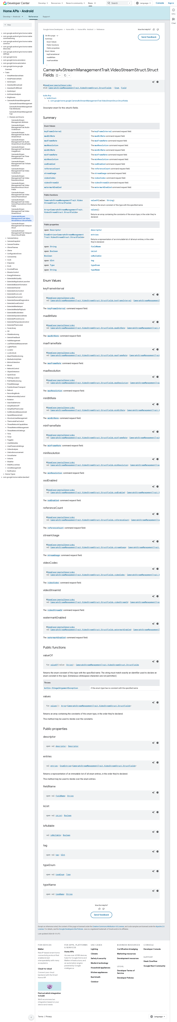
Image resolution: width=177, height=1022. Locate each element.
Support (46, 16)
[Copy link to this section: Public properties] (69, 729)
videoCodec (50, 178)
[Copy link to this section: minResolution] (62, 453)
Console (160, 3)
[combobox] (119, 3)
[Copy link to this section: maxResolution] (63, 371)
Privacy (49, 1017)
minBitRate (49, 150)
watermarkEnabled (52, 187)
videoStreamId (51, 182)
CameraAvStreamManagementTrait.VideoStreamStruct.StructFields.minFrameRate (88, 437)
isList (94, 251)
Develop (42, 3)
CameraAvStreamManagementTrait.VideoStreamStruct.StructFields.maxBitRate (87, 328)
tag (92, 260)
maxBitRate (49, 136)
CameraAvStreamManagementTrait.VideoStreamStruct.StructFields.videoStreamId (89, 602)
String (110, 200)
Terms (40, 1017)
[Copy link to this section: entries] (54, 756)
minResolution (51, 159)
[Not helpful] (158, 29)
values (94, 209)
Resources (56, 3)
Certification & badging (127, 949)
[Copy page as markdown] (65, 75)
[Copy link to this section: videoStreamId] (63, 590)
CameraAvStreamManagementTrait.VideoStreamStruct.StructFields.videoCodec (87, 574)
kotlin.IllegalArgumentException (61, 688)
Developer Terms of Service (126, 971)
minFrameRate (50, 154)
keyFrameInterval (52, 131)
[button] (17, 33)
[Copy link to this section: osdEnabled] (59, 480)
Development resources (128, 958)
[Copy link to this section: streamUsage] (62, 535)
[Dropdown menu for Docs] (96, 3)
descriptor (96, 230)
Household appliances (100, 968)
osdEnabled (49, 164)
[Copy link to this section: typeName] (58, 885)
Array (46, 209)
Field (123, 88)
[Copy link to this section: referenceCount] (65, 508)
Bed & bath (95, 977)
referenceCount (52, 168)
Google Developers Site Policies (71, 929)
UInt (52, 260)
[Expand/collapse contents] (57, 35)
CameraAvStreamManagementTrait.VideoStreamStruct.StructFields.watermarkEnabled (90, 629)
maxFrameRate (50, 140)
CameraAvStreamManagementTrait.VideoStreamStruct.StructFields (79, 88)
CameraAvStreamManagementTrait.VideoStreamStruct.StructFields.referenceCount (89, 520)
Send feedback (148, 37)
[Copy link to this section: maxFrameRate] (64, 343)
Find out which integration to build (49, 994)
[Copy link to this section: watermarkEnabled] (68, 617)
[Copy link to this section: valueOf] (55, 655)
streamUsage (50, 173)
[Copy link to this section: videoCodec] (60, 563)
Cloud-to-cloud (45, 969)
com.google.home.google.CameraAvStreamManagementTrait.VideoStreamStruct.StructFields (89, 101)
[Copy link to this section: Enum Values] (63, 280)
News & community (74, 3)
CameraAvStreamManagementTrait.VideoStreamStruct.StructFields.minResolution (89, 465)
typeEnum (95, 265)
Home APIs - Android (18, 11)
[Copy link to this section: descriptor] (58, 737)
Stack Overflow (150, 961)
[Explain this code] (153, 82)
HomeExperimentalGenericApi (58, 85)
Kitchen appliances (99, 972)
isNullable (96, 256)
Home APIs (70, 29)
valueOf (94, 200)
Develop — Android (11, 16)
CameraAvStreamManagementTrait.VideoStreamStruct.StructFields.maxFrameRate (88, 355)
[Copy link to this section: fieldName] (58, 786)
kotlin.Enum (51, 98)
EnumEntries (50, 234)
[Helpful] (154, 29)
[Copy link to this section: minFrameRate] (63, 425)
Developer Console (152, 949)
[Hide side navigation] (31, 1017)
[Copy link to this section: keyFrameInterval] (66, 288)
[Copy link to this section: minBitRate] (58, 398)
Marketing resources (126, 954)
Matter (41, 949)
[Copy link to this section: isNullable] (57, 826)
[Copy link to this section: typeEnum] (58, 865)
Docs (90, 3)
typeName (95, 270)
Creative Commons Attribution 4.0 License (108, 926)
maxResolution (51, 145)
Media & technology (99, 963)
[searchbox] (17, 25)
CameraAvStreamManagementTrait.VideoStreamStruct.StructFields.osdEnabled (87, 492)
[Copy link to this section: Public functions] (68, 647)
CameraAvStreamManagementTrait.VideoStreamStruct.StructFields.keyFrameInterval (90, 300)
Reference (33, 16)
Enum (117, 88)
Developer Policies (125, 978)
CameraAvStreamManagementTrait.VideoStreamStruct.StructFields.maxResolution (89, 383)
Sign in (171, 3)
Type (52, 265)
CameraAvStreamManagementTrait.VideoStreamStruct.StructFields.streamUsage (88, 547)
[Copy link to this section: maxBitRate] (59, 316)
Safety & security (98, 958)
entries (94, 234)
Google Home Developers (53, 29)
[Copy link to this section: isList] (51, 806)
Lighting (94, 949)
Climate (94, 954)
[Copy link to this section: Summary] (58, 118)
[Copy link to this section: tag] (49, 845)
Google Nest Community (154, 966)
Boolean (54, 251)
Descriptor (55, 230)
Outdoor (94, 981)
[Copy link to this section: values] (53, 696)
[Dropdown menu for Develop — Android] (23, 16)
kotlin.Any (47, 96)
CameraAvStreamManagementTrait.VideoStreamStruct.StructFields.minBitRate (87, 410)
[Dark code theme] (157, 82)
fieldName (96, 246)
